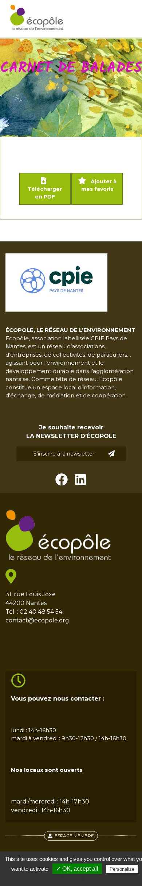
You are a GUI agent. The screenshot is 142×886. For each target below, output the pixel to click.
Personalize (122, 869)
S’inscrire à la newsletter (63, 453)
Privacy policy (74, 878)
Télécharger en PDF (45, 193)
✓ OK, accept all (77, 869)
